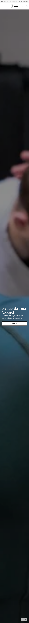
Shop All (14, 323)
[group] (14, 1)
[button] (23, 6)
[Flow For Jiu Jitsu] (14, 6)
